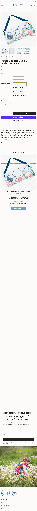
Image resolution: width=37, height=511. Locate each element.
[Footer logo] (9, 493)
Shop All (3, 503)
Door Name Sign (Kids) (11, 56)
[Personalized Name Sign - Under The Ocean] (18, 172)
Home (2, 56)
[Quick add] (3, 187)
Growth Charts (5, 506)
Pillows (3, 509)
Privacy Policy (26, 442)
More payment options (18, 120)
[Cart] (34, 5)
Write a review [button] (18, 208)
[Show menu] (2, 5)
